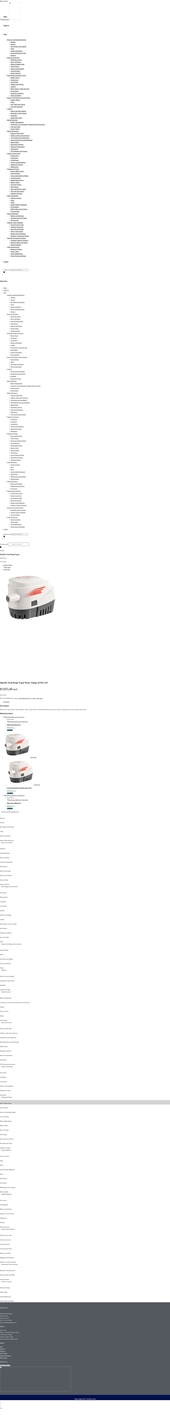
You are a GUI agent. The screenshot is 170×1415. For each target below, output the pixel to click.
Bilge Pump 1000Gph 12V (14, 803)
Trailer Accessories (12, 517)
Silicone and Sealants (16, 326)
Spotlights (13, 376)
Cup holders (14, 340)
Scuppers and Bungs (16, 352)
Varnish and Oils (15, 331)
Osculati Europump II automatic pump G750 (19, 788)
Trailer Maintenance (16, 524)
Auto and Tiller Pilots (16, 395)
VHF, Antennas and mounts (18, 414)
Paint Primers (14, 324)
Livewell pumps (15, 443)
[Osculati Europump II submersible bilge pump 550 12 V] (7, 567)
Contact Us (2, 1351)
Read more (9, 730)
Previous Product (8, 565)
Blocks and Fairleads (16, 484)
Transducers (14, 412)
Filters (12, 362)
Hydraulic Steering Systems (18, 510)
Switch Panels (14, 390)
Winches (13, 312)
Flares (12, 469)
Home (5, 288)
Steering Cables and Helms (18, 512)
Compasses (14, 338)
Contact (6, 529)
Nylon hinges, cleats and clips (19, 347)
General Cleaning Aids (17, 321)
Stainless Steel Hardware (14, 491)
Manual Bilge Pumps (16, 445)
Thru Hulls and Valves (17, 457)
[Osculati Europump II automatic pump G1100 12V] (30, 623)
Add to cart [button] (10, 793)
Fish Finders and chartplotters (19, 400)
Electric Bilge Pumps (16, 436)
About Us (6, 290)
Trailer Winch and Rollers (18, 527)
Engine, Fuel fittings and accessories (17, 357)
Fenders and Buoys (16, 307)
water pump (39, 698)
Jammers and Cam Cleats (18, 486)
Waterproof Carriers (16, 429)
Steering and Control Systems (15, 507)
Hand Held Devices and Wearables (20, 402)
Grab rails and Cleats (16, 498)
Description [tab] (6, 702)
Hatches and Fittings (16, 343)
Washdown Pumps (16, 460)
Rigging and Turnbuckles (18, 503)
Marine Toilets (15, 448)
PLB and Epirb (15, 479)
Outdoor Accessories (13, 417)
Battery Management (16, 383)
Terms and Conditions (5, 1355)
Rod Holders (14, 350)
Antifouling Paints (16, 316)
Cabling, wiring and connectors (19, 398)
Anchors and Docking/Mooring (15, 295)
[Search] (4, 272)
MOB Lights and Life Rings (18, 476)
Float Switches (15, 438)
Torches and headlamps (17, 426)
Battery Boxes (14, 335)
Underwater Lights (16, 378)
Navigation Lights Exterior (18, 374)
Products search (8, 270)
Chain (12, 304)
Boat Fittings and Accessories (15, 333)
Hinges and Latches (16, 500)
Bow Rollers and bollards (18, 302)
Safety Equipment (12, 462)
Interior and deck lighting (18, 371)
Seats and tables (15, 355)
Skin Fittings (14, 453)
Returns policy (3, 1358)
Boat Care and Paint (12, 314)
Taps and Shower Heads (17, 455)
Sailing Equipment (12, 481)
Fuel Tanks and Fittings (17, 364)
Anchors (13, 297)
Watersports (14, 431)
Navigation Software (16, 407)
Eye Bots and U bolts (16, 493)
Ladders (13, 345)
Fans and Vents (15, 388)
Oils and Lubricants (16, 367)
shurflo (34, 698)
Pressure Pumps (15, 450)
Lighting (9, 369)
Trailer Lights (14, 522)
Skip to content (4, 1)
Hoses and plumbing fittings (18, 441)
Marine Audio (14, 405)
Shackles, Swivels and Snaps (18, 505)
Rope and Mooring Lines (17, 309)
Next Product (7, 569)
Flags (12, 467)
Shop (5, 292)
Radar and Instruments (17, 410)
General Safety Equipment (18, 472)
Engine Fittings (15, 359)
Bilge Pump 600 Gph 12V (14, 725)
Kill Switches (14, 474)
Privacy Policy (3, 1353)
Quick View (21, 717)
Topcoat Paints (15, 328)
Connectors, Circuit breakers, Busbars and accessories (25, 386)
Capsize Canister (15, 464)
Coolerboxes (14, 424)
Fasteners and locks (16, 496)
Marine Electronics (12, 393)
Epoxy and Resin (15, 319)
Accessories (14, 419)
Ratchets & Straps (15, 519)
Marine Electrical (11, 381)
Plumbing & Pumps (12, 433)
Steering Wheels (15, 515)
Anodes (13, 300)
